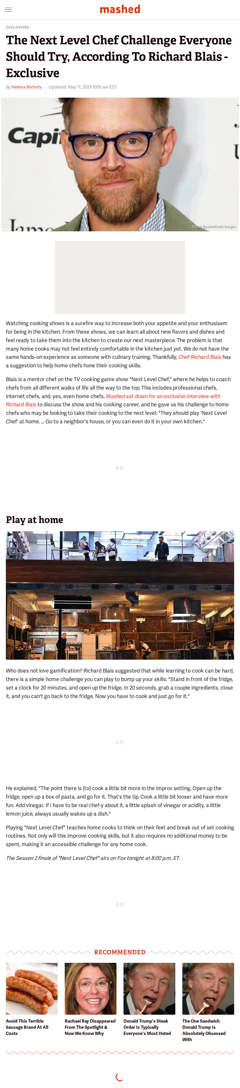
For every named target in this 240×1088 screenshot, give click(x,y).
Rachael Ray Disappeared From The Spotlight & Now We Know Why (90, 1027)
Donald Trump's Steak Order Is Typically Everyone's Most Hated (147, 1027)
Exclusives (17, 27)
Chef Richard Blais (200, 357)
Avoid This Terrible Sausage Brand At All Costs (27, 1027)
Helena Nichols (26, 87)
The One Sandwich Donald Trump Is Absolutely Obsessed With (204, 1030)
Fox (228, 655)
